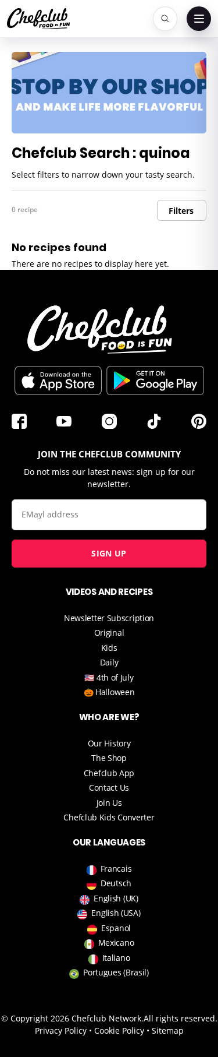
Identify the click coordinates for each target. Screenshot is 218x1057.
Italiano (116, 957)
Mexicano (116, 942)
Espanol (116, 927)
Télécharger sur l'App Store (58, 380)
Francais (116, 868)
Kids (109, 647)
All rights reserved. (180, 1018)
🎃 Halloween (109, 691)
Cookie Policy (119, 1030)
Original (109, 632)
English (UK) (116, 898)
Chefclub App (109, 772)
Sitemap (168, 1030)
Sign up (108, 553)
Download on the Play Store (155, 380)
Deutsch (116, 883)
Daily (109, 662)
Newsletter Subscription (109, 617)
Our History (109, 743)
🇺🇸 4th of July (108, 677)
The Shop (109, 757)
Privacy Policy (61, 1030)
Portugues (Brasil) (116, 972)
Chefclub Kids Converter (108, 817)
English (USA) (115, 912)
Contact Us (109, 787)
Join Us (109, 802)
